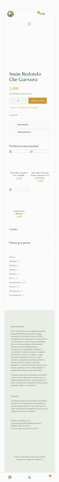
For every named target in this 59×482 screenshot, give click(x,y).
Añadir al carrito (37, 101)
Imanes (35, 107)
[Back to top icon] (29, 450)
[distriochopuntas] (10, 13)
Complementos (25, 107)
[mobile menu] (50, 13)
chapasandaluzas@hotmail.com (28, 423)
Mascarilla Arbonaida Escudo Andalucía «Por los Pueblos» (40, 175)
